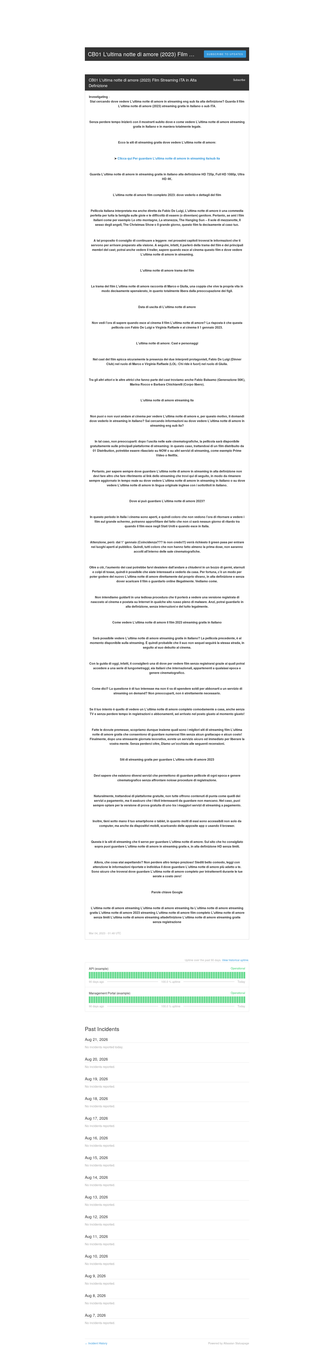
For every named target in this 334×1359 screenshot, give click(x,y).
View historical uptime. (235, 960)
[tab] (89, 975)
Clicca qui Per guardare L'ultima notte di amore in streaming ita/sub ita (169, 158)
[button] (225, 54)
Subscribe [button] (239, 80)
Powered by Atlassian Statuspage (228, 1343)
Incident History (96, 1343)
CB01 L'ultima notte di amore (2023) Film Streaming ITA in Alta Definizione (143, 82)
